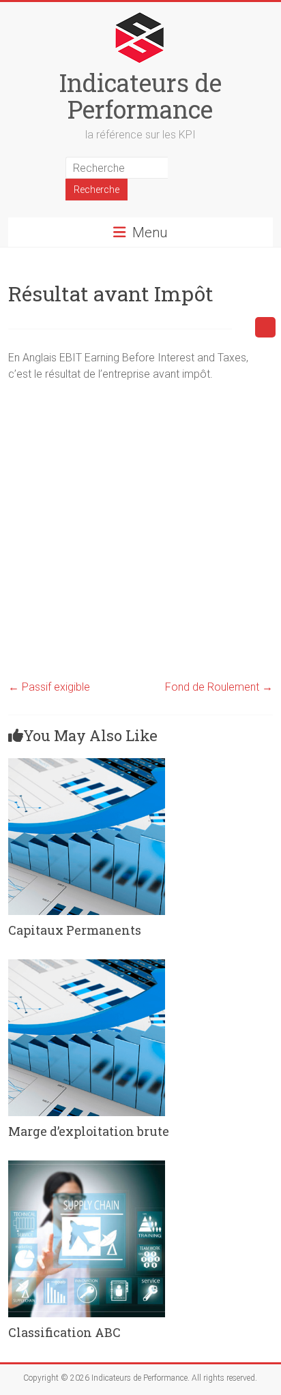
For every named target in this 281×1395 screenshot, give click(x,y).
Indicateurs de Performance (140, 95)
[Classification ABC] (86, 1166)
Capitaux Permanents (74, 930)
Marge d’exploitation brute (88, 1131)
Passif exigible (49, 686)
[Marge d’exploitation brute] (86, 965)
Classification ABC (64, 1332)
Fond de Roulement (219, 686)
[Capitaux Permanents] (86, 764)
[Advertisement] (140, 533)
